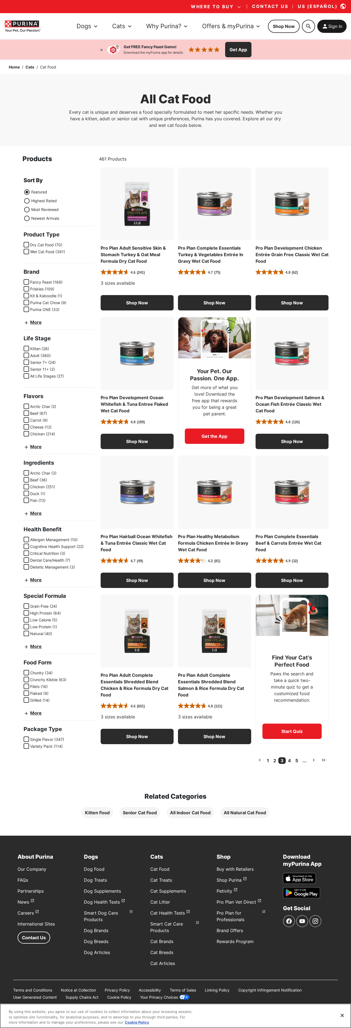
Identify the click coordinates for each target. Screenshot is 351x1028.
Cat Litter (160, 902)
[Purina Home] (22, 26)
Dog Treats (95, 880)
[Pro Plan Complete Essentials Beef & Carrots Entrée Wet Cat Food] (292, 492)
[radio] (27, 192)
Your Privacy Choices (159, 997)
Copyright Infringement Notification (270, 990)
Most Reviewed (45, 209)
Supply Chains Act (82, 997)
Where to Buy (212, 6)
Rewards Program (235, 941)
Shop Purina (229, 880)
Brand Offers (230, 930)
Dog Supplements (102, 891)
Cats (30, 67)
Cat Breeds (161, 952)
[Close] (101, 49)
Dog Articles (97, 952)
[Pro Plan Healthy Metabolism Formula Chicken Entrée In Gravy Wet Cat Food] (214, 492)
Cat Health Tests (167, 913)
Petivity (224, 891)
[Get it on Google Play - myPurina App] (301, 892)
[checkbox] (26, 244)
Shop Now (284, 26)
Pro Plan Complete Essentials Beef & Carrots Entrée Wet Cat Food (288, 543)
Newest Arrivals (45, 218)
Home (14, 67)
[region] (175, 1016)
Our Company (32, 869)
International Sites (36, 924)
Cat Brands (161, 941)
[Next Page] (314, 760)
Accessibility (150, 990)
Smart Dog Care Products (101, 916)
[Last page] (324, 760)
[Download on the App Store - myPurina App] (299, 878)
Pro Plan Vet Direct (236, 902)
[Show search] (308, 26)
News (23, 902)
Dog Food (94, 869)
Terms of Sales (183, 990)
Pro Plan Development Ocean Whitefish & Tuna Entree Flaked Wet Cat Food (134, 404)
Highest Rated (44, 200)
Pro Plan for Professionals (230, 916)
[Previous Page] (260, 760)
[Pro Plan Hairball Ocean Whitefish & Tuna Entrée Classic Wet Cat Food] (137, 492)
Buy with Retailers (235, 869)
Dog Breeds (96, 941)
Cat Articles (162, 963)
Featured (39, 192)
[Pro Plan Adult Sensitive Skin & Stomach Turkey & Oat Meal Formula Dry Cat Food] (137, 203)
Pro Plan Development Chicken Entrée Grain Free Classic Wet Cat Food (292, 254)
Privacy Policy (117, 990)
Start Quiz (292, 731)
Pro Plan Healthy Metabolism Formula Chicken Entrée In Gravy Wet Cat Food (213, 543)
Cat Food (159, 869)
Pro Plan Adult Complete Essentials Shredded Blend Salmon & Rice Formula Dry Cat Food (211, 685)
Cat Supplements (168, 891)
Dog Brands (96, 930)
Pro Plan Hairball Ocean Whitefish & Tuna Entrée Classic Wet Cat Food (136, 543)
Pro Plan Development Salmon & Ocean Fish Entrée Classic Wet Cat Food (290, 404)
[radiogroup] (41, 205)
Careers (26, 913)
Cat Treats (161, 880)
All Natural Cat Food (245, 812)
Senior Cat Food (140, 812)
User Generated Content (35, 997)
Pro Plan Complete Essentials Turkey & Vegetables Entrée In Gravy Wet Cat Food (210, 254)
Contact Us (34, 937)
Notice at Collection (78, 990)
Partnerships (31, 891)
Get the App (214, 436)
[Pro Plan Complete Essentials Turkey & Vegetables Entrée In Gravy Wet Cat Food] (214, 203)
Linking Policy (217, 990)
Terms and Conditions (32, 990)
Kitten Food (97, 812)
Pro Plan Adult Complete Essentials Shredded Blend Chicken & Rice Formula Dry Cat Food (134, 685)
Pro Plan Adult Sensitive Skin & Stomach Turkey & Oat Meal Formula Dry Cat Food (133, 254)
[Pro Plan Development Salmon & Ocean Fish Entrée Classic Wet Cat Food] (292, 353)
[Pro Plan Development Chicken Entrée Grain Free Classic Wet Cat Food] (292, 203)
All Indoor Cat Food (190, 812)
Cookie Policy (119, 997)
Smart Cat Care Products (166, 927)
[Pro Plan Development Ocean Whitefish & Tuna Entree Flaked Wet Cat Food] (137, 353)
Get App (238, 49)
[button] (137, 302)
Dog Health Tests (102, 902)
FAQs (23, 880)
